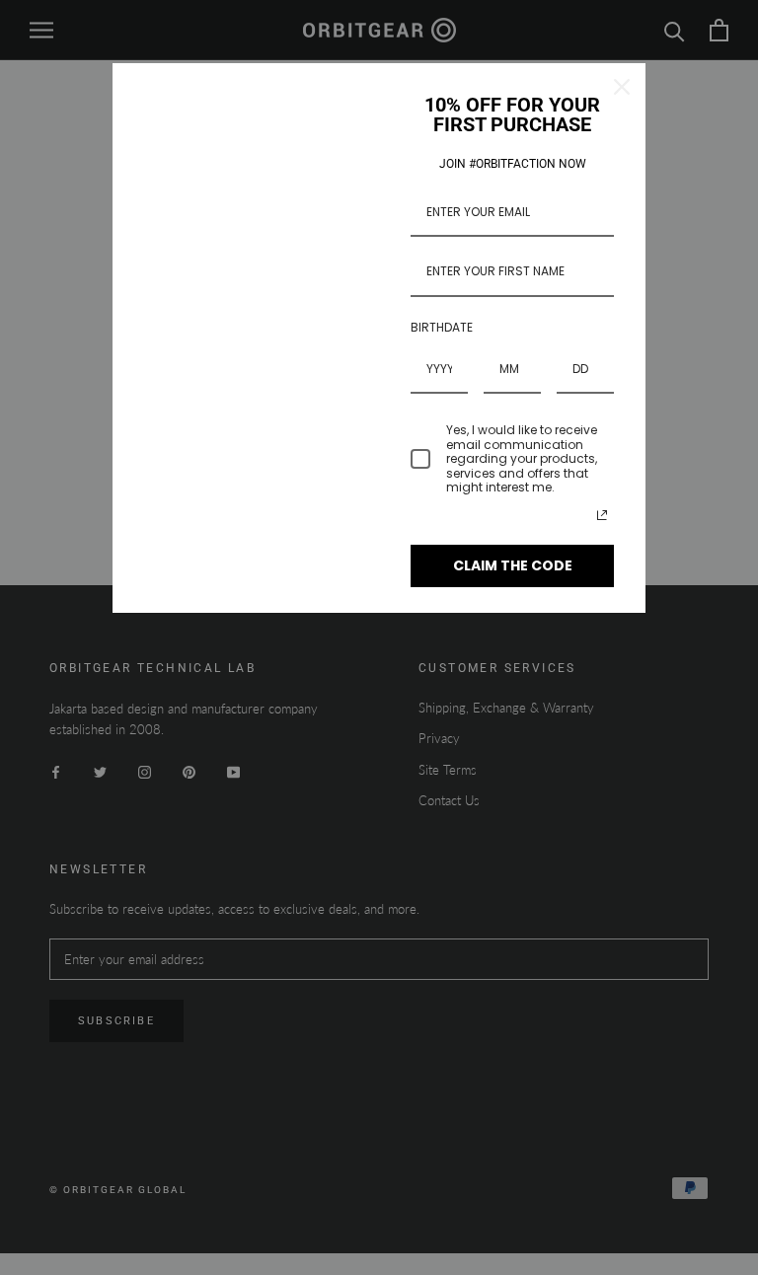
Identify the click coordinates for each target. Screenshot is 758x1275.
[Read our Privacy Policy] (602, 515)
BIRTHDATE (442, 327)
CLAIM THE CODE (512, 565)
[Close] (621, 87)
